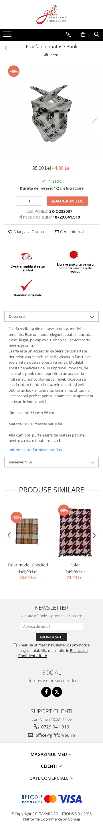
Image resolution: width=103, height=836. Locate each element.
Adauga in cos (67, 201)
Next (94, 118)
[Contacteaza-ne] (68, 34)
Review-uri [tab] (20, 462)
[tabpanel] (51, 112)
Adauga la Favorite (28, 231)
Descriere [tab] (17, 316)
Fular (75, 565)
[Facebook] (46, 692)
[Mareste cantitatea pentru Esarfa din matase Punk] (38, 201)
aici (57, 440)
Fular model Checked (28, 565)
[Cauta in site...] (96, 34)
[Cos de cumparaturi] (83, 34)
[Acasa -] (51, 14)
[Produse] (8, 36)
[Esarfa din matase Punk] (51, 112)
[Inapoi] (4, 48)
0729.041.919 (54, 727)
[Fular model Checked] (28, 531)
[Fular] (75, 531)
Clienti (49, 766)
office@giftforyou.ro (54, 735)
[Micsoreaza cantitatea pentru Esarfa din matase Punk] (21, 201)
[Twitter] (57, 692)
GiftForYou (51, 54)
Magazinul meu (49, 754)
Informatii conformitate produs (35, 449)
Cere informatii (72, 231)
